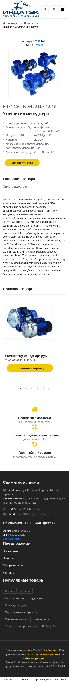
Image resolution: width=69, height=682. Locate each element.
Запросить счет (22, 162)
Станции (25, 590)
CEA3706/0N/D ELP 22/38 (20, 360)
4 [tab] (37, 388)
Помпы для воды (15, 605)
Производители (43, 679)
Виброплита (41, 619)
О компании (10, 550)
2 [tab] (26, 388)
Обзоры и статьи (13, 565)
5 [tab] (43, 388)
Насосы (29, 23)
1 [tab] (20, 388)
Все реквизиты (12, 538)
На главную (10, 23)
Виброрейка (49, 626)
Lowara (39, 44)
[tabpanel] (34, 340)
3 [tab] (32, 388)
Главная (8, 679)
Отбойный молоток (17, 619)
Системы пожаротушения (21, 626)
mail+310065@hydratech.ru (33, 514)
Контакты (8, 572)
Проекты (8, 558)
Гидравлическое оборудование (24, 598)
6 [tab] (49, 388)
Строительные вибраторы (21, 612)
